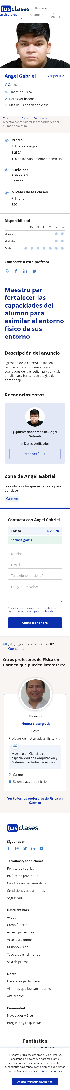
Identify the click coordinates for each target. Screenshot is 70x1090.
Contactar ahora (35, 623)
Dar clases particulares (24, 981)
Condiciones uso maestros (26, 883)
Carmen (12, 498)
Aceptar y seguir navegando (35, 1081)
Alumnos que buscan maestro (29, 989)
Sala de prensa (18, 962)
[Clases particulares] (15, 14)
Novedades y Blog (20, 1015)
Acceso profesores (20, 932)
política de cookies (51, 1071)
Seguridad (14, 898)
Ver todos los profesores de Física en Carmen (35, 800)
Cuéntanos (16, 648)
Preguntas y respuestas (24, 1023)
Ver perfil (33, 454)
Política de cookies (20, 868)
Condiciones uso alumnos (26, 890)
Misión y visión (17, 947)
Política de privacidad (22, 876)
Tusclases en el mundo (23, 954)
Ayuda (11, 917)
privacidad (48, 611)
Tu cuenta (55, 14)
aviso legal (31, 611)
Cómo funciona (18, 925)
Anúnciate (36, 15)
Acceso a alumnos (20, 939)
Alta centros (16, 996)
